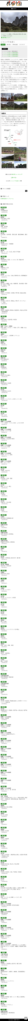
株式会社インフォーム (8, 198)
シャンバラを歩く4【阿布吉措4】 (11, 56)
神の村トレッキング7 (16, 174)
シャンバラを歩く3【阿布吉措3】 (11, 54)
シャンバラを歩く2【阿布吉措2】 (11, 52)
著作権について (6, 37)
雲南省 (3, 44)
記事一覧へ (14, 177)
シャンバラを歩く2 (15, 180)
